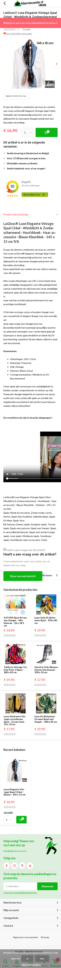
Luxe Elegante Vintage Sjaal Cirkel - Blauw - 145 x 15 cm (14, 792)
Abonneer (48, 886)
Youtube (30, 865)
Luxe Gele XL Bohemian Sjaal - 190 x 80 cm (45, 620)
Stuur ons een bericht (23, 576)
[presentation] (54, 63)
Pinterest (22, 865)
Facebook (6, 865)
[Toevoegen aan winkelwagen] (21, 819)
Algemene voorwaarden (25, 937)
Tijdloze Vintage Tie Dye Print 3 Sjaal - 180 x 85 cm (15, 670)
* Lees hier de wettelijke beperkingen (20, 892)
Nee (42, 958)
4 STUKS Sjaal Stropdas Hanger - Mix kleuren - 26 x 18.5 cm (15, 621)
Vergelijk (26, 29)
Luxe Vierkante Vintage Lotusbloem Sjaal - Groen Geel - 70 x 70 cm (15, 720)
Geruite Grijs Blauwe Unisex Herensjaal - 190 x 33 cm (46, 670)
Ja (27, 958)
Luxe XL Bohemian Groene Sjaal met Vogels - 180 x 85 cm (45, 719)
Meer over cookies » (31, 964)
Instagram (14, 865)
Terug (4, 3)
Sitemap (45, 937)
